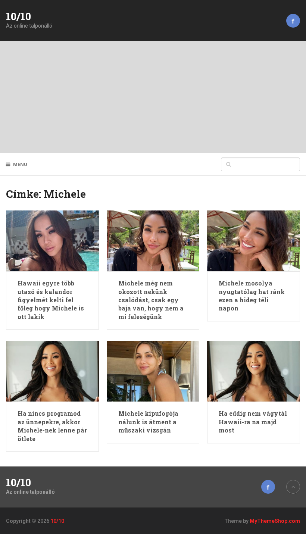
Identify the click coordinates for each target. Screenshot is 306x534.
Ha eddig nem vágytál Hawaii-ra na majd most (253, 421)
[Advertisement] (153, 97)
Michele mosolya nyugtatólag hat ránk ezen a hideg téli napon (252, 295)
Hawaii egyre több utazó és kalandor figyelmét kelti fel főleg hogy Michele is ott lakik (51, 300)
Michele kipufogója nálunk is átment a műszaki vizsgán (148, 421)
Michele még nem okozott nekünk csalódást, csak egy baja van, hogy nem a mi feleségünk (151, 300)
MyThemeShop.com (275, 521)
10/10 (18, 16)
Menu (20, 164)
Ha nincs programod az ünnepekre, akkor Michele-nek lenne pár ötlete (52, 425)
